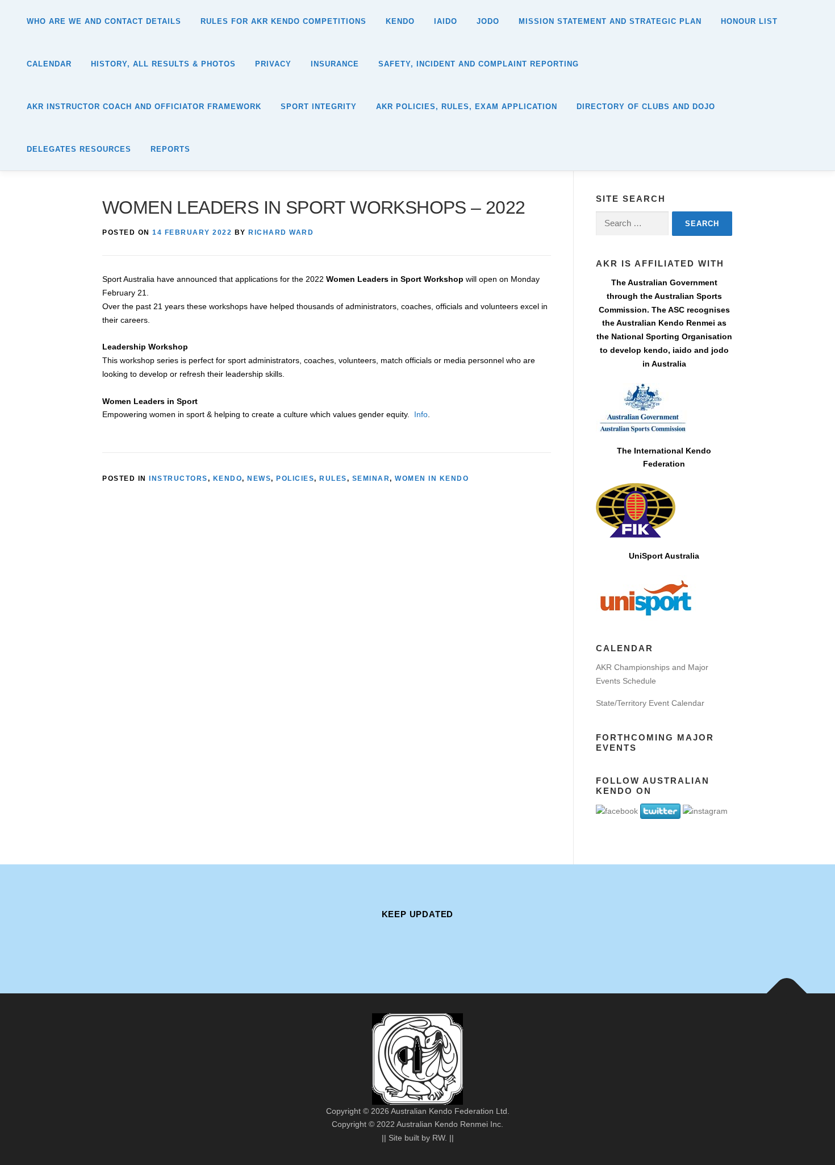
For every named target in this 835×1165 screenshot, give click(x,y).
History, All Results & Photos (163, 64)
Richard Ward (281, 232)
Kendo (400, 21)
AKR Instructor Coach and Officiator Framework (144, 106)
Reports (170, 149)
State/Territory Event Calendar (650, 703)
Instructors (178, 478)
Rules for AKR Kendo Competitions (283, 21)
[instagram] (417, 939)
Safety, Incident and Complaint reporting (478, 64)
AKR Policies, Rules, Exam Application (466, 106)
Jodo (488, 21)
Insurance (335, 64)
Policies (295, 478)
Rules (333, 478)
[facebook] (385, 939)
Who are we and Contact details (104, 21)
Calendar (49, 64)
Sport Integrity (319, 106)
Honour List (749, 21)
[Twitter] (449, 939)
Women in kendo (432, 478)
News (259, 478)
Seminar (371, 478)
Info (421, 414)
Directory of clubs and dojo (646, 106)
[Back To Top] (787, 993)
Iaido (445, 21)
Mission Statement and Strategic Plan (610, 21)
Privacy (273, 64)
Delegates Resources (79, 149)
